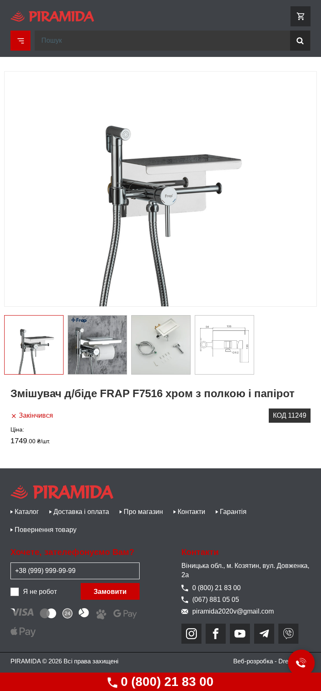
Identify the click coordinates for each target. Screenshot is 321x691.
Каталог (27, 511)
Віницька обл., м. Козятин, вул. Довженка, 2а (245, 570)
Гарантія (233, 511)
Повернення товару (45, 529)
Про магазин (143, 511)
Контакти (191, 511)
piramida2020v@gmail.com (233, 611)
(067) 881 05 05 (215, 599)
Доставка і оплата (81, 511)
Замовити (110, 591)
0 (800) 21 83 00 (165, 681)
